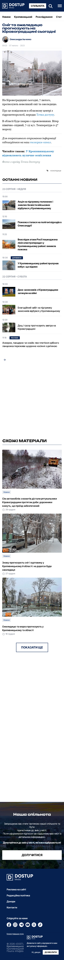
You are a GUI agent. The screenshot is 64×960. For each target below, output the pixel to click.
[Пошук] (50, 6)
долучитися (32, 855)
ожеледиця (56, 170)
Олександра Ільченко (20, 39)
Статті (59, 16)
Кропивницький (23, 16)
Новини (6, 16)
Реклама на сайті (16, 889)
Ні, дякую (36, 952)
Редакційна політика (18, 895)
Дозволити (51, 952)
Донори (11, 901)
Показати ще (32, 647)
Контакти (12, 907)
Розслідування (44, 16)
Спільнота (37, 5)
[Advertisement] (32, 400)
